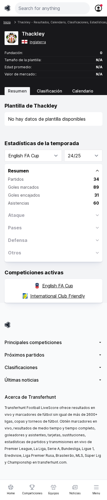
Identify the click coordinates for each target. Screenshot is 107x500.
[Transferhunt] (53, 325)
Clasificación (49, 91)
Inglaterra (38, 42)
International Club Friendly (57, 296)
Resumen (17, 91)
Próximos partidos (24, 355)
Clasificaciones (21, 367)
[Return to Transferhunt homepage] (7, 8)
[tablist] (53, 91)
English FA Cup (57, 286)
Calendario (82, 91)
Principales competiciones (33, 342)
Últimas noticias (22, 380)
